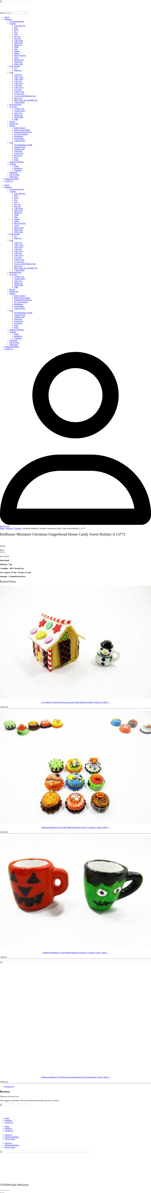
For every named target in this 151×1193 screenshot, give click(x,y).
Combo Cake (19, 92)
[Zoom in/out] (1, 1190)
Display (12, 126)
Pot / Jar (17, 36)
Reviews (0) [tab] (9, 1087)
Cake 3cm (18, 85)
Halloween (18, 168)
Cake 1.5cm (18, 77)
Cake (11, 73)
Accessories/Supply (16, 21)
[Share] (6, 1190)
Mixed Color (19, 60)
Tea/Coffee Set (19, 26)
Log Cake (18, 90)
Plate (16, 28)
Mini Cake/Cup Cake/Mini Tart (26, 100)
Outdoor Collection (16, 162)
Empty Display (19, 128)
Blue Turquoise (20, 55)
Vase (16, 34)
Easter (16, 166)
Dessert (12, 121)
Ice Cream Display (21, 134)
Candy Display (19, 141)
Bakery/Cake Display (22, 130)
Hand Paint (18, 62)
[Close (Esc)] (8, 1190)
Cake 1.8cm (18, 79)
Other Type (18, 43)
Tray (16, 32)
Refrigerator (18, 136)
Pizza (16, 158)
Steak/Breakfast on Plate (23, 145)
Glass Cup (18, 113)
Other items (13, 177)
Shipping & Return (12, 179)
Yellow (16, 53)
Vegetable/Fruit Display (23, 132)
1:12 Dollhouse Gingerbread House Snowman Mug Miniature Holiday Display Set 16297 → (75, 702)
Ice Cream (13, 107)
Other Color (18, 64)
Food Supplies (14, 66)
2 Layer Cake (19, 94)
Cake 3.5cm (18, 87)
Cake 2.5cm (18, 83)
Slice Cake (18, 98)
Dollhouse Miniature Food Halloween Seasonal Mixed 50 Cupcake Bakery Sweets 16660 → (75, 1077)
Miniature (8, 19)
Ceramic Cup (19, 109)
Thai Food (18, 151)
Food (11, 143)
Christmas (18, 170)
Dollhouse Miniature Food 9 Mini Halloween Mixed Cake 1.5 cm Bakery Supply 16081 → (75, 827)
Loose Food (18, 153)
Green (16, 58)
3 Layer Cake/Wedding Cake (25, 96)
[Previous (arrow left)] (1, 1192)
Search (2, 13)
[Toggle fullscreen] (3, 1190)
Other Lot (17, 70)
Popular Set (13, 124)
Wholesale (13, 173)
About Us (8, 1135)
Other (16, 119)
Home (7, 17)
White (16, 47)
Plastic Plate (18, 117)
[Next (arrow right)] (3, 1192)
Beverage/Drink (15, 104)
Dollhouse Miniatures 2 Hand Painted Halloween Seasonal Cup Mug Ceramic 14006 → (75, 953)
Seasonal (12, 164)
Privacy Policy (10, 1139)
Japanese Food (19, 147)
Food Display (19, 138)
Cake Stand (18, 41)
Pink (16, 49)
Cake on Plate (19, 102)
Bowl (16, 30)
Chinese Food (19, 149)
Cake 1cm (18, 75)
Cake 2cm (18, 81)
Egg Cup (17, 38)
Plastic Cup (18, 115)
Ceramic (12, 24)
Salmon (17, 51)
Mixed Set (18, 45)
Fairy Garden (14, 175)
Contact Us (9, 181)
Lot (15, 68)
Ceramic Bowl (19, 111)
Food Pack (18, 156)
